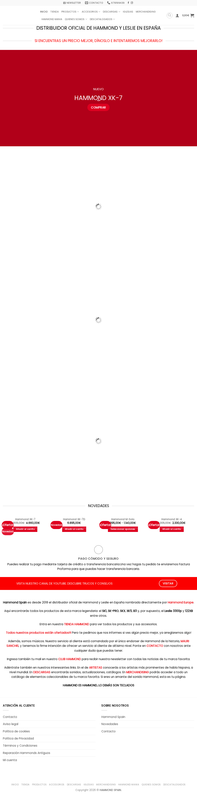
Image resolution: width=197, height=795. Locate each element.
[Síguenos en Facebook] (128, 3)
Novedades (109, 724)
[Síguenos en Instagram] (132, 3)
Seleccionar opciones (123, 529)
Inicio (44, 11)
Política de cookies (16, 731)
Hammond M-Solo (122, 519)
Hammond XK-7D (74, 519)
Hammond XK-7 (25, 519)
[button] (72, 3)
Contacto (10, 717)
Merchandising (146, 11)
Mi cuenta (10, 760)
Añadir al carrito (25, 529)
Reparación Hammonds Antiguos (26, 753)
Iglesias (128, 11)
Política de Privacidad (18, 738)
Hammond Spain (113, 717)
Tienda (54, 11)
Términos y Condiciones (20, 746)
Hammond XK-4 (171, 519)
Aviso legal (10, 724)
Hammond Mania (52, 19)
